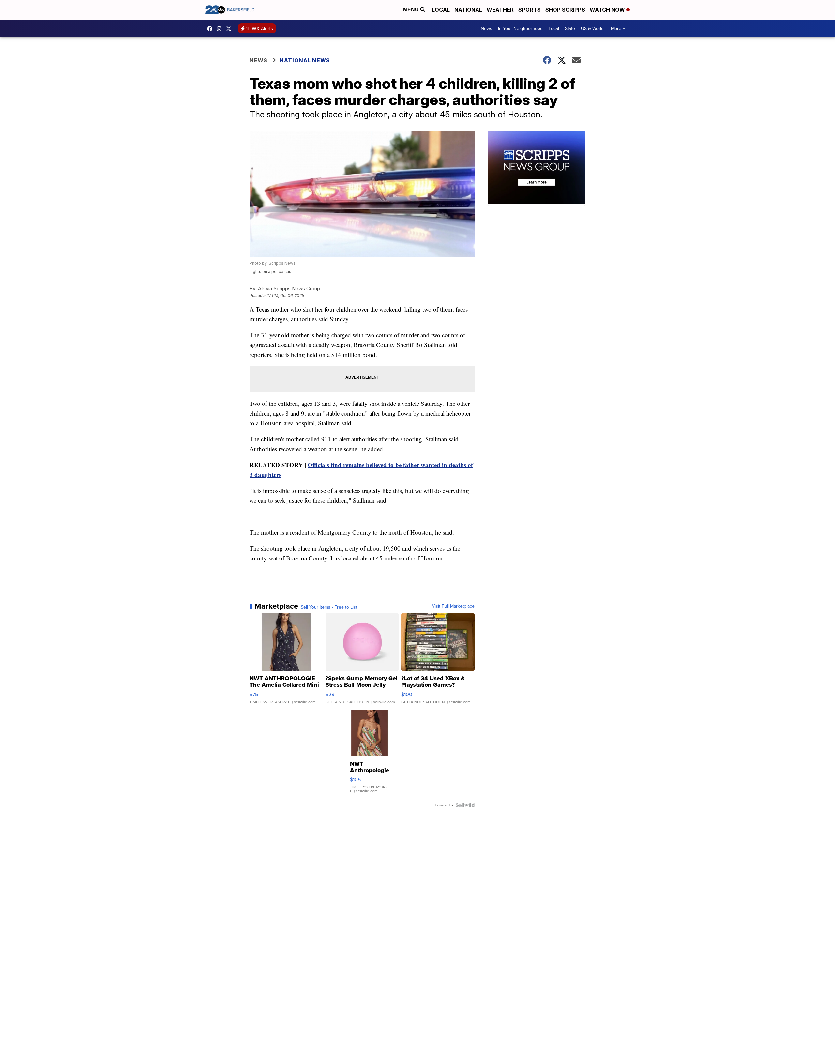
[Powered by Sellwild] (465, 805)
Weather (500, 10)
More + (618, 28)
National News (305, 60)
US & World (592, 28)
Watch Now (608, 10)
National (468, 10)
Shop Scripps (565, 10)
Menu (411, 9)
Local (441, 10)
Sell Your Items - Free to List (329, 607)
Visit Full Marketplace (453, 606)
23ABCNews (221, 28)
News (486, 28)
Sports (529, 10)
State (570, 28)
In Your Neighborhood (520, 28)
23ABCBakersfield (211, 28)
